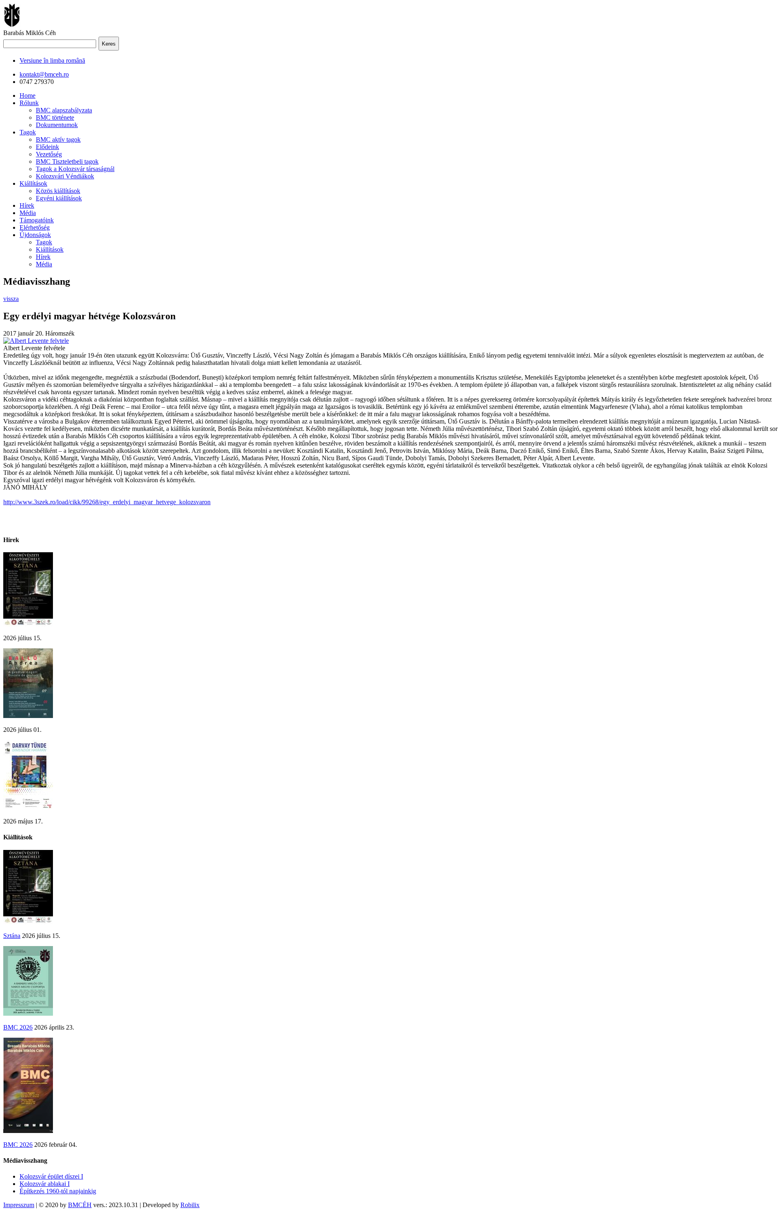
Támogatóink (37, 220)
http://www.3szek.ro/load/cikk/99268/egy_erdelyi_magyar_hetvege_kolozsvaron (107, 501)
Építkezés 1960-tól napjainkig (58, 1191)
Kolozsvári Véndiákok (65, 176)
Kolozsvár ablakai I (45, 1183)
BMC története (55, 117)
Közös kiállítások (58, 190)
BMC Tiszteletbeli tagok (67, 161)
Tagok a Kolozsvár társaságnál (75, 168)
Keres (109, 44)
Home (27, 95)
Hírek (27, 205)
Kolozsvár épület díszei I (51, 1176)
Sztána (11, 935)
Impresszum (18, 1204)
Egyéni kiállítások (59, 198)
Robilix (190, 1204)
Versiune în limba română (52, 60)
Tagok (28, 132)
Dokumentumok (57, 124)
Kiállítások (33, 183)
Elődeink (47, 146)
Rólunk (29, 102)
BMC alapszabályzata (64, 110)
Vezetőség (49, 154)
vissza (11, 298)
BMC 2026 (18, 1027)
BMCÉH (80, 1204)
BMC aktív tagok (58, 139)
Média (28, 212)
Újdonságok (35, 234)
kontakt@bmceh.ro (44, 74)
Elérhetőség (35, 227)
